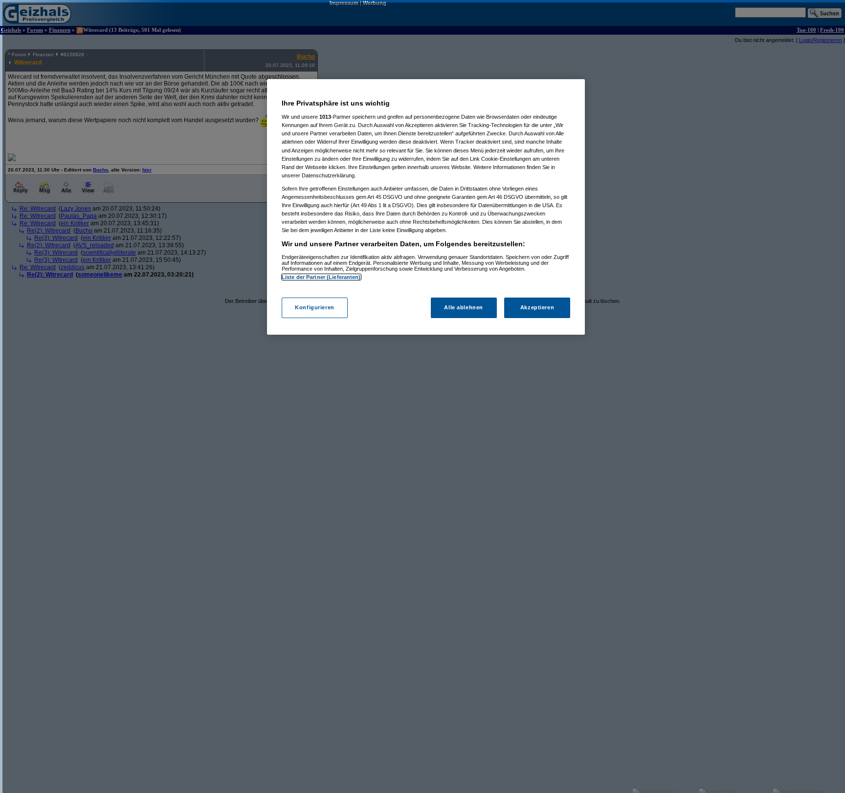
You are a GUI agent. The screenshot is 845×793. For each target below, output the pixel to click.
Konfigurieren (314, 308)
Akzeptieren (537, 308)
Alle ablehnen (463, 308)
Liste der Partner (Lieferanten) (321, 277)
